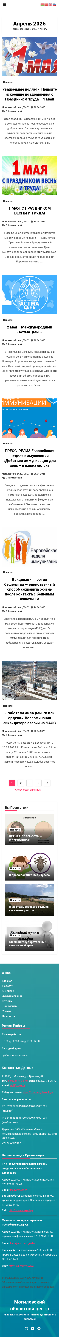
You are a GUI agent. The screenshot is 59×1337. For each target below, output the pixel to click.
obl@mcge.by (17, 1085)
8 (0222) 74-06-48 (17, 1080)
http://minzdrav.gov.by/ (21, 1266)
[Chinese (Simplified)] (46, 4)
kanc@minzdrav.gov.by (22, 1243)
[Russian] (55, 4)
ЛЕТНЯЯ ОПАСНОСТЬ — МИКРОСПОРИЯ (25, 838)
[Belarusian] (42, 4)
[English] (50, 4)
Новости (8, 82)
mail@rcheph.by (19, 1190)
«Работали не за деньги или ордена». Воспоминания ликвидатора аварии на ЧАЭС (29, 718)
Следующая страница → (29, 789)
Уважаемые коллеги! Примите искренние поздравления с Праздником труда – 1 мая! (29, 94)
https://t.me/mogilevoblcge (38, 1092)
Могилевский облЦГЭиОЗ (15, 107)
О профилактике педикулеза (29, 875)
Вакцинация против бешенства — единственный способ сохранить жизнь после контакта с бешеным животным (29, 589)
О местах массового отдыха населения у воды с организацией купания (29, 910)
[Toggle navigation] (4, 4)
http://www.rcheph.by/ (21, 1210)
